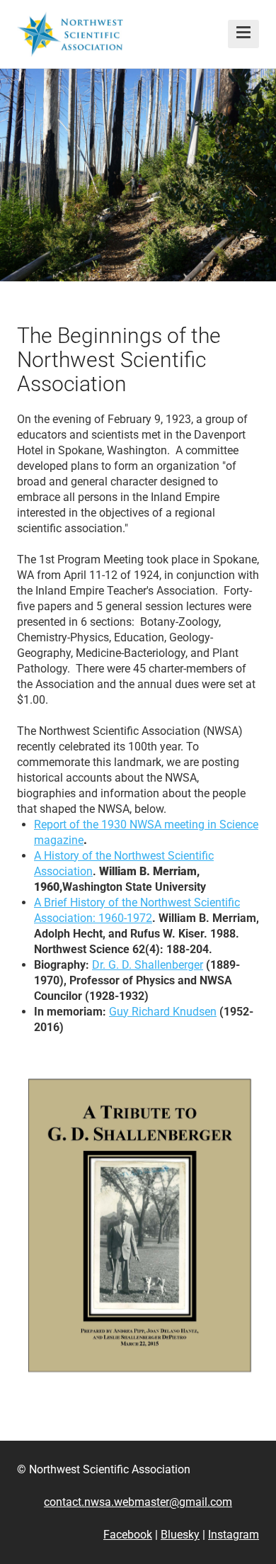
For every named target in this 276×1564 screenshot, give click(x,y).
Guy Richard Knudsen (163, 1011)
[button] (243, 34)
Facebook (127, 1534)
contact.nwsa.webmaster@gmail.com (138, 1502)
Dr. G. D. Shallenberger (147, 965)
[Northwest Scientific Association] (70, 34)
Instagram (233, 1534)
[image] (138, 1225)
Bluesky (180, 1534)
